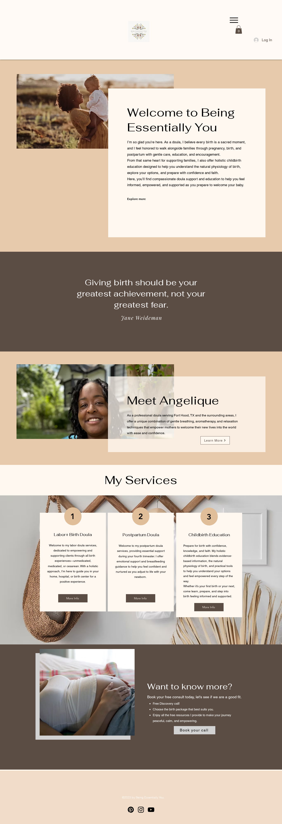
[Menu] (233, 20)
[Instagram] (141, 810)
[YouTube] (151, 810)
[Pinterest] (131, 810)
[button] (238, 29)
